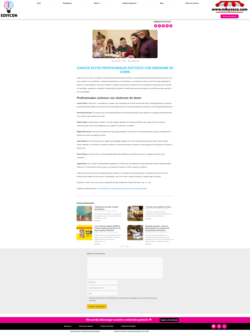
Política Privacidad (128, 326)
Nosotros (67, 326)
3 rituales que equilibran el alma (158, 207)
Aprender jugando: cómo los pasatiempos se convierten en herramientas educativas (157, 228)
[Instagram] (219, 326)
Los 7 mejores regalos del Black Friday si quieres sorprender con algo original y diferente (107, 228)
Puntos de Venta (107, 326)
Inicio (39, 3)
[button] (155, 25)
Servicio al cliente (86, 326)
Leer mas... (97, 220)
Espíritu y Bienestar (129, 3)
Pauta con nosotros (192, 3)
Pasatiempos (67, 3)
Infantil (96, 3)
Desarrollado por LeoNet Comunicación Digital (85, 331)
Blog (161, 3)
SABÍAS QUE (135, 61)
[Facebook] (213, 326)
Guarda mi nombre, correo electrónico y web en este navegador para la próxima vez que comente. (123, 299)
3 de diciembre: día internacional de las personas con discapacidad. (122, 188)
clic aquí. (148, 182)
